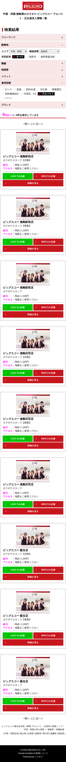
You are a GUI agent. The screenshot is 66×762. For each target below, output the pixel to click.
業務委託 (56, 89)
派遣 (19, 89)
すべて (20, 56)
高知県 (61, 733)
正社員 (43, 89)
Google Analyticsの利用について (33, 753)
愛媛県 (53, 733)
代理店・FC (30, 93)
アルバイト (48, 93)
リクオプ (39, 757)
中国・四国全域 (11, 733)
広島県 (31, 733)
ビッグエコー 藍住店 (15, 550)
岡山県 (23, 733)
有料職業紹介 (12, 93)
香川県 (46, 733)
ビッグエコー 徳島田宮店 (18, 353)
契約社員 (31, 89)
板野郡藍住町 (48, 56)
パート (8, 98)
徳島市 (32, 56)
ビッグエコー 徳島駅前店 (18, 156)
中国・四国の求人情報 (34, 729)
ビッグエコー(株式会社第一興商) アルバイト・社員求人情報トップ (32, 726)
